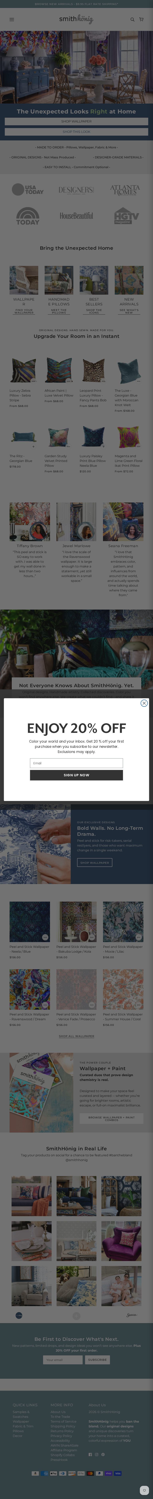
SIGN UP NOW (76, 775)
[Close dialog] (144, 703)
